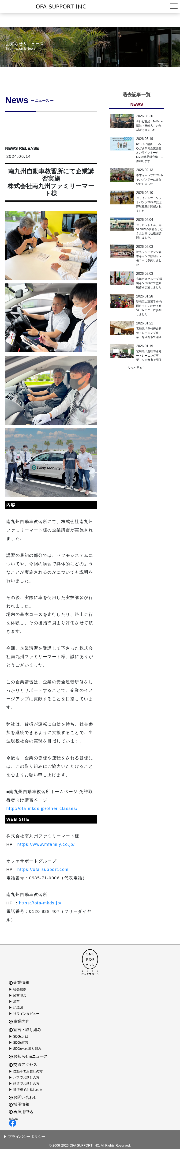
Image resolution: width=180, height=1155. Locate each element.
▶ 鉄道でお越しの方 (24, 1083)
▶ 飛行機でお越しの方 (26, 1089)
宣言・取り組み (27, 1029)
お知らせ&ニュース (30, 1056)
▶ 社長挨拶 (17, 989)
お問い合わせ (25, 1097)
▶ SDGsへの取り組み (25, 1048)
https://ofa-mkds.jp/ (40, 903)
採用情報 (21, 1104)
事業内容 (21, 1021)
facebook (89, 1123)
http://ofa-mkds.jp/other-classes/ (42, 808)
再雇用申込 (23, 1112)
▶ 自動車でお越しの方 (26, 1071)
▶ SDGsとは (18, 1036)
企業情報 (21, 982)
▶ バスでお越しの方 (24, 1077)
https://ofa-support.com (43, 869)
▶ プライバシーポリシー (24, 1137)
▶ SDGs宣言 (18, 1042)
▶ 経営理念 (17, 995)
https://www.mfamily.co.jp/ (46, 844)
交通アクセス (25, 1064)
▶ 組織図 (16, 1007)
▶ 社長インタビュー (24, 1014)
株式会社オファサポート (90, 6)
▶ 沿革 (14, 1001)
